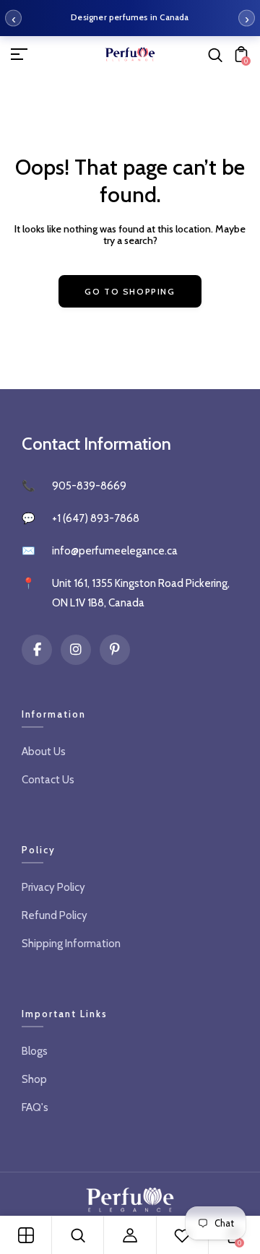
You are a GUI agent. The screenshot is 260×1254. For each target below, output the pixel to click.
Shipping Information (71, 943)
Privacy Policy (53, 887)
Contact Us (48, 779)
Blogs (35, 1051)
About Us (44, 751)
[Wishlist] (182, 1235)
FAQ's (35, 1107)
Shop (34, 1079)
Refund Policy (54, 915)
